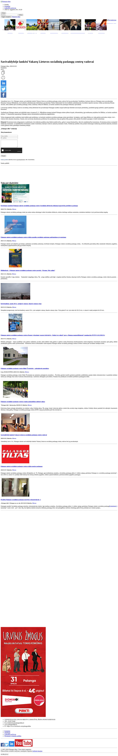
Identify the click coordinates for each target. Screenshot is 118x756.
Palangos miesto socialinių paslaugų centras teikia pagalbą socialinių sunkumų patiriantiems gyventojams (33, 237)
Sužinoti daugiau (37, 751)
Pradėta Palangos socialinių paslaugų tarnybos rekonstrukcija (21, 499)
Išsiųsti (3, 156)
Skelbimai (7, 732)
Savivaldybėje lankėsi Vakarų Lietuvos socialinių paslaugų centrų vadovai (24, 435)
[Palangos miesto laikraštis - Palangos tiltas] (6, 1)
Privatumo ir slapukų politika (12, 736)
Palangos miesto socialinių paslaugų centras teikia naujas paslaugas (21, 466)
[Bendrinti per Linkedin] (3, 85)
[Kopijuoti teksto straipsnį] (3, 74)
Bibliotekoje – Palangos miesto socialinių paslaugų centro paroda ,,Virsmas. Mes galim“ (28, 270)
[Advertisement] (59, 46)
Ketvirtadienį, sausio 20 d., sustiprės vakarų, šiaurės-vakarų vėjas (21, 303)
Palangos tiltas (16, 17)
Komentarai (113, 506)
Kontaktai (7, 6)
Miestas (14, 209)
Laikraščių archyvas (10, 8)
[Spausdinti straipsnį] (3, 79)
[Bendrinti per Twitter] (3, 91)
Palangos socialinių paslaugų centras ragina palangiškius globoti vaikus (23, 401)
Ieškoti (20, 15)
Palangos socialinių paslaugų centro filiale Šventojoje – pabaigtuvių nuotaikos (25, 368)
